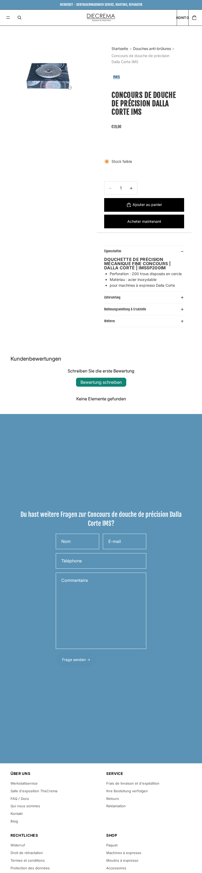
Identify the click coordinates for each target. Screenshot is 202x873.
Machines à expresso (123, 853)
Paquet (112, 845)
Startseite (120, 48)
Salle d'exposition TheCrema (34, 791)
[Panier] (194, 17)
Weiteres (109, 321)
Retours (112, 798)
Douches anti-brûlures (152, 48)
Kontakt (17, 813)
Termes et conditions (28, 860)
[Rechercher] (19, 17)
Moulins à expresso (122, 860)
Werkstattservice (24, 783)
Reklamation (116, 806)
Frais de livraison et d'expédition (132, 783)
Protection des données (30, 868)
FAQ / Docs (20, 798)
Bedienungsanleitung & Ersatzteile (125, 309)
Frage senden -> (76, 659)
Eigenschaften (112, 251)
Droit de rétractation (27, 853)
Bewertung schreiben (101, 382)
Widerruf (18, 845)
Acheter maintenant (144, 221)
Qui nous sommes (25, 806)
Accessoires (116, 868)
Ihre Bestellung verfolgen (127, 791)
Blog (14, 821)
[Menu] (8, 18)
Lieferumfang (112, 297)
